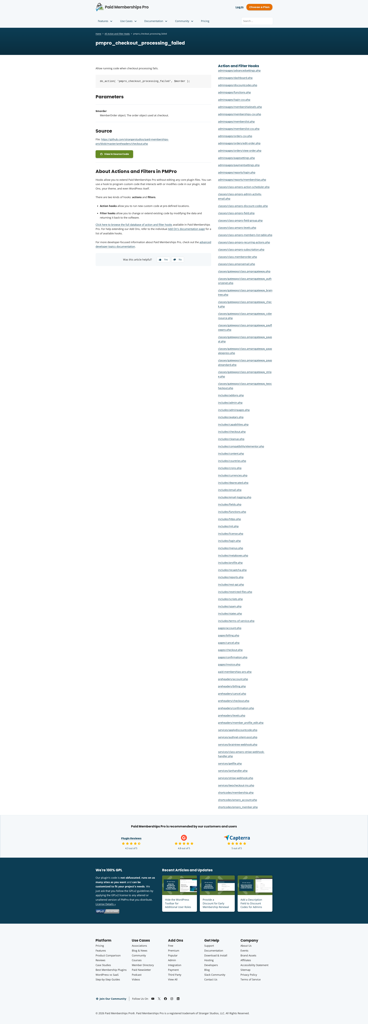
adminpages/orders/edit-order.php (239, 143)
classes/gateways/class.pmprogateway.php (244, 271)
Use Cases (126, 21)
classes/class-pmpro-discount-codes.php (243, 206)
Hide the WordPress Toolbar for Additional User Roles (178, 903)
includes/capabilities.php (233, 424)
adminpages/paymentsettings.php (239, 165)
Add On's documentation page (186, 229)
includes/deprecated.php (233, 482)
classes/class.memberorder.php (237, 257)
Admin (172, 960)
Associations (139, 945)
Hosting (209, 960)
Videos (136, 979)
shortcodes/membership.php (236, 792)
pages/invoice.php (229, 664)
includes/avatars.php (231, 417)
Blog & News (139, 950)
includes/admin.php (230, 402)
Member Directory (143, 965)
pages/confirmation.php (232, 657)
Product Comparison (108, 955)
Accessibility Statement (254, 965)
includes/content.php (231, 453)
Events (244, 950)
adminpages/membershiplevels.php (240, 107)
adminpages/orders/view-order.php (239, 150)
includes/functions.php (232, 511)
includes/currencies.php (232, 475)
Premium (173, 950)
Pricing (205, 21)
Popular (173, 955)
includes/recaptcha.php (232, 570)
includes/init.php (228, 526)
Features (103, 21)
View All (173, 979)
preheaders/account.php (233, 679)
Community (182, 21)
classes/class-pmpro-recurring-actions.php (244, 242)
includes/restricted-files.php (235, 592)
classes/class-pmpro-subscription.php (241, 249)
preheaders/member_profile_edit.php (240, 722)
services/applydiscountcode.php (237, 730)
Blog (207, 970)
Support (209, 945)
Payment (173, 970)
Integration (174, 965)
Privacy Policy (248, 974)
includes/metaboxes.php (233, 555)
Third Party (174, 974)
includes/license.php (230, 533)
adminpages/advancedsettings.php (239, 70)
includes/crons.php (229, 468)
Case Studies (103, 965)
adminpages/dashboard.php (235, 78)
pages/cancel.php (228, 642)
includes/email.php (229, 490)
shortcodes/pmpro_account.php (237, 800)
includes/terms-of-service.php (236, 621)
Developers (211, 965)
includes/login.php (229, 540)
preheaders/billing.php (232, 686)
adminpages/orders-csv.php (235, 136)
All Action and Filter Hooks (117, 33)
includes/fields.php (229, 504)
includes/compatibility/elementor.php (241, 446)
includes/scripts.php (230, 599)
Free (170, 945)
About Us (246, 945)
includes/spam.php (229, 606)
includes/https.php (229, 519)
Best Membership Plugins (111, 970)
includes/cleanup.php (231, 439)
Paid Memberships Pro (138, 5)
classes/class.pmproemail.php (236, 264)
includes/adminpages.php (234, 410)
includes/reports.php (231, 577)
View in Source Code (116, 154)
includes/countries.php (232, 461)
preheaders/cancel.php (232, 693)
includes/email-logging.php (234, 497)
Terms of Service (250, 979)
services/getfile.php (230, 763)
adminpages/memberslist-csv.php (238, 128)
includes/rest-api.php (231, 584)
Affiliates (245, 960)
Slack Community (214, 974)
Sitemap (245, 970)
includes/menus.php (230, 548)
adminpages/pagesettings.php (236, 158)
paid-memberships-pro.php (235, 671)
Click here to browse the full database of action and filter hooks (134, 224)
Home (98, 33)
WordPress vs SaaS (107, 974)
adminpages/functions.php (234, 92)
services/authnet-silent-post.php (237, 737)
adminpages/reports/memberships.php (242, 179)
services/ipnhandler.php (233, 770)
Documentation (153, 21)
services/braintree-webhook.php (237, 744)
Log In (240, 7)
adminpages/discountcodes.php (237, 85)
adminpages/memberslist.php (236, 121)
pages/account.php (229, 628)
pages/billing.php (228, 635)
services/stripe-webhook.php (235, 778)
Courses (137, 960)
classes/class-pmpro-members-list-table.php (245, 235)
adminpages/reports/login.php (236, 172)
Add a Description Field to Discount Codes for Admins (251, 903)
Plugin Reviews (131, 838)
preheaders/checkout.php (233, 701)
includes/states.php (230, 613)
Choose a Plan (259, 7)
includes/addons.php (231, 395)
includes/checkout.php (232, 431)
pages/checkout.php (230, 650)
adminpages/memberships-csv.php (239, 114)
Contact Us (210, 979)
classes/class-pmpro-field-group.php (240, 220)
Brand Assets (248, 955)
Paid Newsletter (141, 970)
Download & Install (215, 955)
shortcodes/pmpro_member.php (238, 807)
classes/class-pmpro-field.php (236, 213)
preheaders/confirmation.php (236, 708)
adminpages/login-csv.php (234, 99)
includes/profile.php (230, 562)
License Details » (106, 904)
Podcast (136, 974)
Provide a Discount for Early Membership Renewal (216, 903)
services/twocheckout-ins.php (236, 785)
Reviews (100, 960)
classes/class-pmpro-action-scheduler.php (244, 187)
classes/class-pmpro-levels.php (237, 227)
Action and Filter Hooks (238, 66)
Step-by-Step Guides (108, 979)
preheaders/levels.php (231, 715)
